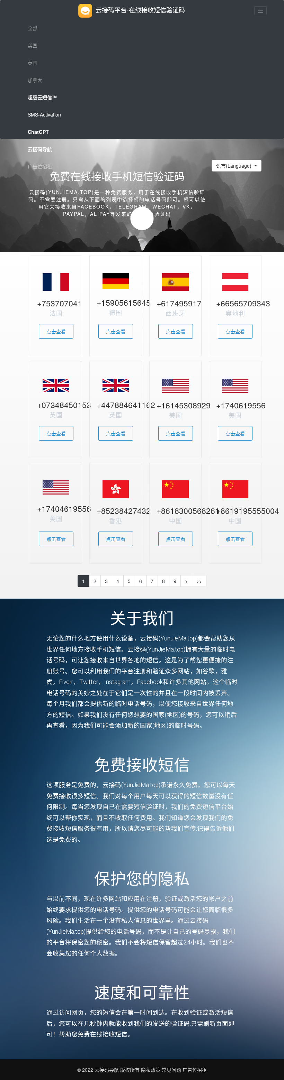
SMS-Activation (44, 114)
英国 (32, 62)
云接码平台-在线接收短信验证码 (140, 9)
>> (199, 581)
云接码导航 (107, 1069)
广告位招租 (40, 166)
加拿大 (35, 79)
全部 (32, 28)
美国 (32, 45)
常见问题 (171, 1069)
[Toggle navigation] (260, 10)
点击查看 (56, 331)
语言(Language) (234, 165)
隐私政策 (150, 1069)
